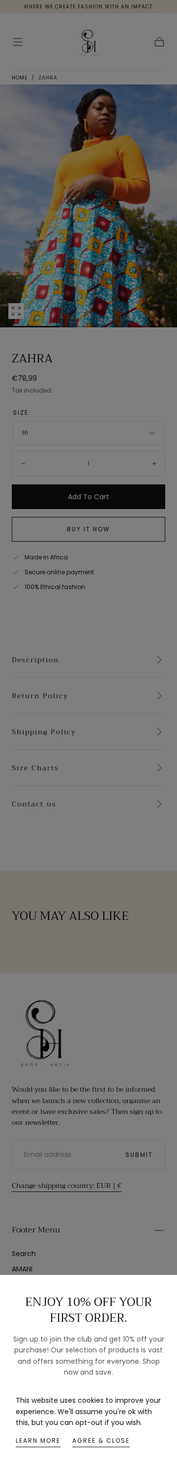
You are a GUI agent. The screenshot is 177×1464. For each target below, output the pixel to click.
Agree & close (101, 1440)
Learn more (38, 1440)
